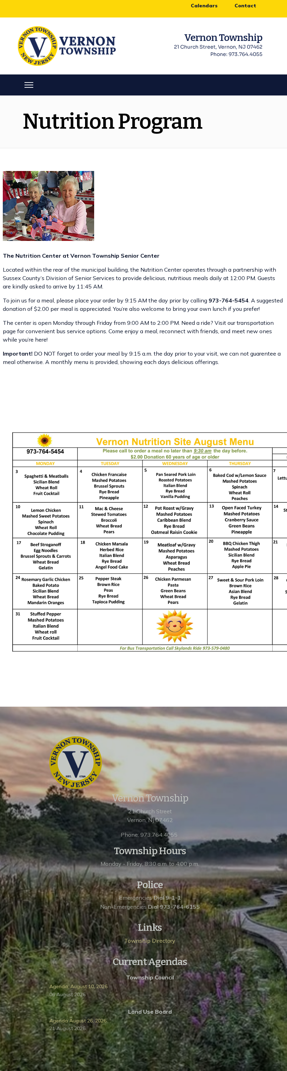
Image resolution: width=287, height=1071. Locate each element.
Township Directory (149, 940)
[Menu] (28, 84)
